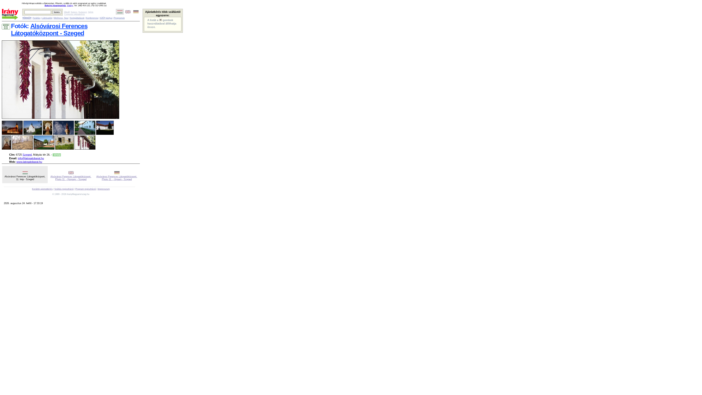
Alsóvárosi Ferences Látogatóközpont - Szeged (49, 29)
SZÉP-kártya (106, 18)
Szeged (27, 154)
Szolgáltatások (77, 18)
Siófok (90, 12)
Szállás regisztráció (64, 189)
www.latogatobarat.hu (29, 161)
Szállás (36, 18)
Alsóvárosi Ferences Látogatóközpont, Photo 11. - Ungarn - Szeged (116, 178)
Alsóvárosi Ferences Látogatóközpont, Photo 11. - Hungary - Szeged (70, 178)
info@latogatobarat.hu (31, 158)
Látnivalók (47, 18)
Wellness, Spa (61, 18)
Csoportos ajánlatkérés (74, 14)
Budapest (82, 12)
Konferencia (92, 18)
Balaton (74, 12)
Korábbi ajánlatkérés (42, 189)
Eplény (70, 5)
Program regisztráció (85, 189)
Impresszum (104, 189)
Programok (119, 18)
